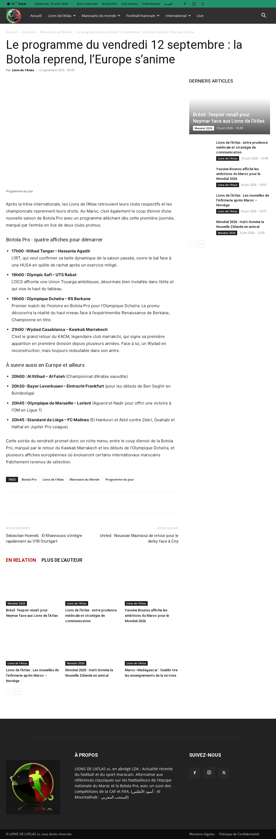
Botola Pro (109, 4)
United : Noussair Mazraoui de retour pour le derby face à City (139, 538)
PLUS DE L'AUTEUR (62, 560)
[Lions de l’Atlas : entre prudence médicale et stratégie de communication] (92, 587)
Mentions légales (202, 834)
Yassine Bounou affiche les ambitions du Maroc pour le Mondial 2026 (147, 615)
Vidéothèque (151, 4)
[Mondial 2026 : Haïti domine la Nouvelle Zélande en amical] (92, 646)
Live (200, 15)
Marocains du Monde (56, 32)
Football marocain (140, 15)
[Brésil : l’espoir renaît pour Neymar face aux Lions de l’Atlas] (33, 587)
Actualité (28, 32)
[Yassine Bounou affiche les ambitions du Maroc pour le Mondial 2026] (151, 587)
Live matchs (129, 4)
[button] (263, 16)
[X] (203, 3)
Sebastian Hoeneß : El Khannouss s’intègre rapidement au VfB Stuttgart (44, 538)
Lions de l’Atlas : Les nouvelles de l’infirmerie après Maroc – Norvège (32, 675)
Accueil (36, 15)
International (176, 15)
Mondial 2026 (16, 603)
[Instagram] (194, 3)
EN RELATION (21, 560)
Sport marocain (87, 4)
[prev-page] (9, 691)
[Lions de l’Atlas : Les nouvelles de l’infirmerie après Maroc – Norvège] (33, 646)
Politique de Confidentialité (239, 834)
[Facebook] (185, 3)
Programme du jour (119, 479)
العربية (168, 4)
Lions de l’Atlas (59, 15)
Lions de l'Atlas (23, 70)
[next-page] (18, 691)
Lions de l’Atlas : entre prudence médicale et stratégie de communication (91, 615)
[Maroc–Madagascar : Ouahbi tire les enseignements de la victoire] (151, 646)
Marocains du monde (99, 15)
